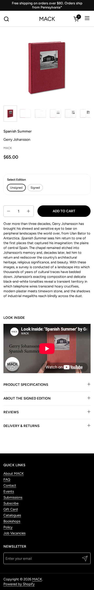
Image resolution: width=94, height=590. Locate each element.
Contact (9, 485)
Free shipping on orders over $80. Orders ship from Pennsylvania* (47, 5)
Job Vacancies (14, 533)
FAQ (6, 479)
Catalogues (12, 515)
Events (8, 491)
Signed (35, 187)
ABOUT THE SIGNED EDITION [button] (27, 398)
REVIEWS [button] (11, 412)
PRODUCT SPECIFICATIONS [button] (25, 385)
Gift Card (10, 509)
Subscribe (10, 503)
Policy (8, 527)
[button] (6, 19)
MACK (47, 19)
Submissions (12, 497)
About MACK (13, 473)
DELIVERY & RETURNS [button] (21, 426)
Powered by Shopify (19, 584)
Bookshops (11, 521)
